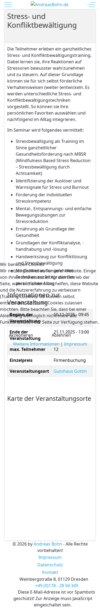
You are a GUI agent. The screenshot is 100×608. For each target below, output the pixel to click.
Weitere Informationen (36, 344)
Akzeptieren (21, 335)
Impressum (75, 344)
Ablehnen (61, 335)
